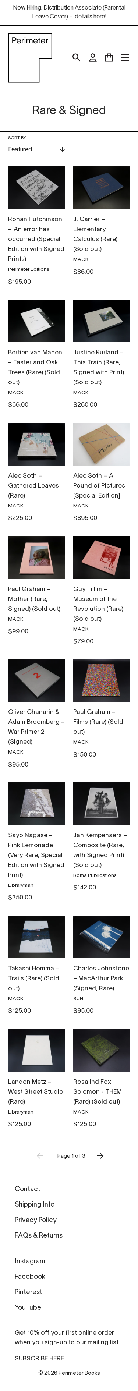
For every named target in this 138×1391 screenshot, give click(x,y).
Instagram (30, 1262)
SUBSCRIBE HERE (39, 1359)
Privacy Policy (36, 1220)
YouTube (28, 1308)
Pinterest (28, 1292)
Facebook (30, 1277)
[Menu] (125, 58)
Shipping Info (34, 1205)
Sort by (17, 138)
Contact (27, 1189)
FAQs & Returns (39, 1236)
